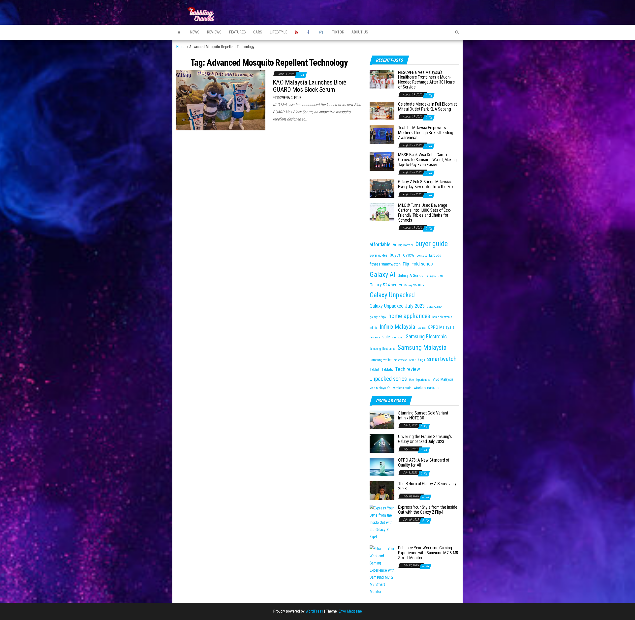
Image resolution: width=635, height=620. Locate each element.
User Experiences (419, 380)
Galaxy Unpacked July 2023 (397, 306)
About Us (359, 32)
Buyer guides (378, 255)
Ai (394, 244)
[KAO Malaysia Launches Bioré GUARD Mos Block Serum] (220, 100)
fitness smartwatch (385, 264)
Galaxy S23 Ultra (434, 276)
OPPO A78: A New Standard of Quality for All (423, 462)
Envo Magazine (350, 611)
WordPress (314, 611)
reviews (375, 337)
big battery (405, 245)
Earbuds (435, 255)
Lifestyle (278, 32)
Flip (406, 264)
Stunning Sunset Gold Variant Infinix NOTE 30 (423, 415)
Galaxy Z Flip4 (434, 306)
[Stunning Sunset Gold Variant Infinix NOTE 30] (382, 419)
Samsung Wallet (381, 360)
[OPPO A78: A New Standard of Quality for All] (382, 466)
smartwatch (442, 358)
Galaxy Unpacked (392, 295)
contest (422, 255)
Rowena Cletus (289, 98)
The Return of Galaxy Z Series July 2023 (427, 486)
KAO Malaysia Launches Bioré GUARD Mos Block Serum (309, 86)
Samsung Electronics (382, 349)
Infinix (374, 327)
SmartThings (417, 360)
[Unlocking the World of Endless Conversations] (179, 32)
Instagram (322, 32)
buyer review (402, 255)
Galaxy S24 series (386, 285)
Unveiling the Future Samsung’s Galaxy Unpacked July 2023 (425, 439)
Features (237, 32)
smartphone (400, 360)
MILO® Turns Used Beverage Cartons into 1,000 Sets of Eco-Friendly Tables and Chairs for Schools (424, 212)
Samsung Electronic (426, 336)
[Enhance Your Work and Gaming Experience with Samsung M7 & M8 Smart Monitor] (382, 570)
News (194, 32)
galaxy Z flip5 (378, 317)
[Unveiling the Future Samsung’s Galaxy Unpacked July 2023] (382, 443)
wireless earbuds (426, 387)
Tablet (374, 369)
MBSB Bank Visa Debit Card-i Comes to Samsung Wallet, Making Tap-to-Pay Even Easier (427, 159)
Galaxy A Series (410, 275)
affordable (380, 244)
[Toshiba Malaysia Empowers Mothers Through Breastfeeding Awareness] (382, 134)
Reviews (214, 32)
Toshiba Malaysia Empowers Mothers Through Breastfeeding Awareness (425, 132)
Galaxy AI (382, 274)
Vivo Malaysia (443, 379)
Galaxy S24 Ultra (414, 285)
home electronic (442, 317)
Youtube (297, 32)
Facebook (309, 32)
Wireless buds (401, 388)
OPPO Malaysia (441, 327)
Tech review (407, 369)
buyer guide (431, 243)
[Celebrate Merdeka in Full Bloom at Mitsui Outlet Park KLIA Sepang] (382, 110)
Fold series (422, 264)
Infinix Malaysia (397, 327)
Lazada (421, 327)
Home (181, 46)
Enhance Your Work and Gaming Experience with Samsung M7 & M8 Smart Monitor (428, 552)
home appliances (409, 316)
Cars (257, 32)
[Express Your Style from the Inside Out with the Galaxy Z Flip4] (382, 522)
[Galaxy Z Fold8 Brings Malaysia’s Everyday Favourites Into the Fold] (382, 188)
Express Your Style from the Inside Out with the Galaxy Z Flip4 (427, 509)
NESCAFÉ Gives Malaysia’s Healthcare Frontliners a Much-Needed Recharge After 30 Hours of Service (426, 79)
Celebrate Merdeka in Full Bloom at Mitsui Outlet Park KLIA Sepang (427, 106)
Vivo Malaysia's (380, 388)
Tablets (387, 369)
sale (386, 337)
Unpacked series (388, 379)
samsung (398, 337)
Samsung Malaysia (422, 348)
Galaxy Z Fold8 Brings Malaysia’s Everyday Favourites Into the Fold (426, 184)
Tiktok (338, 32)
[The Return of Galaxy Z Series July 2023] (382, 490)
